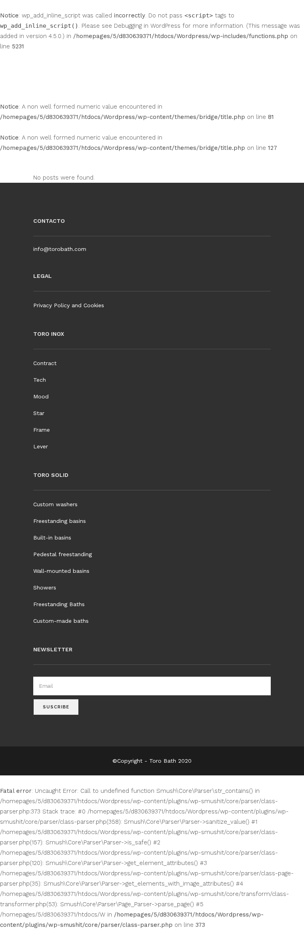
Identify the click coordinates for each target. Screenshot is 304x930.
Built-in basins (52, 537)
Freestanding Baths (59, 604)
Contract (45, 363)
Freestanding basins (59, 521)
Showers (44, 587)
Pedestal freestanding (62, 554)
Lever (40, 446)
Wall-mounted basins (61, 571)
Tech (39, 380)
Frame (41, 430)
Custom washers (55, 504)
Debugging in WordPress (147, 25)
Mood (41, 396)
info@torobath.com (59, 249)
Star (38, 413)
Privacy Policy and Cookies (68, 305)
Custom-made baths (61, 621)
